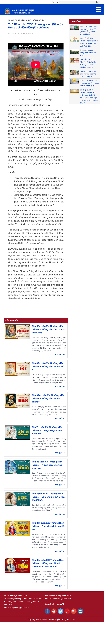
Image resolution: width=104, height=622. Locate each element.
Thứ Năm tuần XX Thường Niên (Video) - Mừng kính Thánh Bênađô (48, 398)
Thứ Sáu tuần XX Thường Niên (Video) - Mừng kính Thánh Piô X (48, 366)
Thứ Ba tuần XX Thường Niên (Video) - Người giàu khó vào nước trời (47, 465)
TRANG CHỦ (13, 20)
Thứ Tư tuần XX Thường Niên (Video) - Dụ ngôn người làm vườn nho (47, 430)
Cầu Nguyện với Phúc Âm (33, 20)
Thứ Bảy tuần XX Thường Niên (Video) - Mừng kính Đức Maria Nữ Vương (48, 329)
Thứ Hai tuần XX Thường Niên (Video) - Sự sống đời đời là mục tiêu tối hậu (49, 496)
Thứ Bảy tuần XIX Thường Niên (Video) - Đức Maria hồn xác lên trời (48, 526)
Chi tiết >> (60, 354)
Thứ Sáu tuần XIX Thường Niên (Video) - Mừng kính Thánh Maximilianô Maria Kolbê (48, 563)
